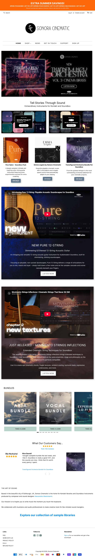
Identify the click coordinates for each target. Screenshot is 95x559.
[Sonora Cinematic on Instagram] (38, 535)
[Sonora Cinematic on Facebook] (34, 535)
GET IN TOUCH (50, 43)
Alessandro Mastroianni (43, 496)
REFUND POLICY (8, 546)
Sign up (66, 535)
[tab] (42, 96)
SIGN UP (75, 43)
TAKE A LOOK (20, 429)
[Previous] (5, 74)
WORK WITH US (8, 538)
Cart (91, 13)
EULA (4, 543)
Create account (79, 13)
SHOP (27, 43)
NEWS (37, 43)
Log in (70, 13)
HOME (18, 43)
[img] (47, 446)
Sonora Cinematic (53, 551)
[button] (46, 474)
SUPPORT (64, 43)
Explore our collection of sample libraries (47, 515)
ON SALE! (15, 181)
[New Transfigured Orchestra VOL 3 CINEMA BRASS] (46, 74)
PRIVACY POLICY (8, 540)
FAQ (4, 535)
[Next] (90, 74)
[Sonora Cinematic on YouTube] (41, 535)
